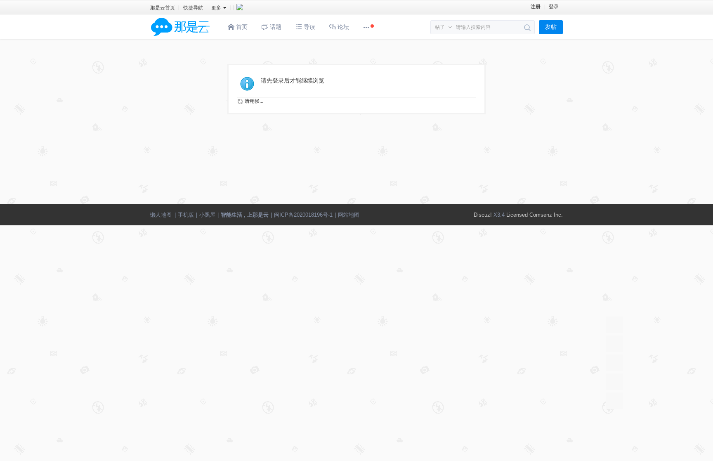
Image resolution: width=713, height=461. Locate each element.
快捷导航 (193, 8)
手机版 (186, 215)
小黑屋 (207, 215)
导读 (308, 27)
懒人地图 (161, 215)
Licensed (517, 215)
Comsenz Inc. (546, 215)
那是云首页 (162, 8)
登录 (554, 6)
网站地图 (348, 215)
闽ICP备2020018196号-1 (303, 215)
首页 (241, 27)
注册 (536, 6)
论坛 (342, 27)
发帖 (551, 27)
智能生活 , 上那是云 (245, 215)
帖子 (440, 27)
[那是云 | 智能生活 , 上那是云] (180, 37)
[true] (527, 27)
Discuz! (483, 215)
